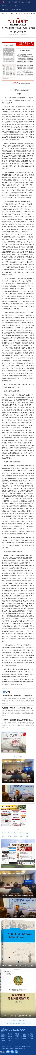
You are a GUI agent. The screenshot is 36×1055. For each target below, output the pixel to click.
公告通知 (30, 1039)
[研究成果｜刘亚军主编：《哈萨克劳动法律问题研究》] (18, 993)
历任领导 (17, 1033)
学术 (3, 833)
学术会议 (17, 1037)
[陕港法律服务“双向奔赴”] (18, 793)
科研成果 (23, 1037)
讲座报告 (10, 1037)
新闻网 (28, 2)
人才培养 (17, 1035)
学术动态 (17, 1039)
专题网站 (16, 6)
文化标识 (30, 1033)
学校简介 (3, 1033)
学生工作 (30, 1035)
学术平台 (10, 1039)
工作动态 (21, 2)
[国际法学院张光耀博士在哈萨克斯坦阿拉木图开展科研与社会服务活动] (18, 771)
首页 (9, 2)
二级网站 (4, 6)
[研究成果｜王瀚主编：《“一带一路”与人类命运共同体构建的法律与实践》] (18, 943)
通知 (9, 836)
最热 (20, 757)
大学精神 (23, 1033)
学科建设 (23, 1035)
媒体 (27, 833)
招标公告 (10, 1040)
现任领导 (10, 1033)
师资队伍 (3, 1039)
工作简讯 (3, 1040)
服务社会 (3, 1037)
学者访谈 (30, 1037)
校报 (10, 6)
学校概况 (14, 2)
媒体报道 (25, 13)
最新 (15, 757)
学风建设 (23, 1039)
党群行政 (3, 1035)
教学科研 (10, 1035)
